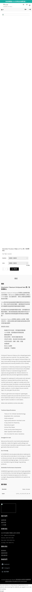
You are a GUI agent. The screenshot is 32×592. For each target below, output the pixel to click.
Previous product (26, 9)
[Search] (19, 5)
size (3, 263)
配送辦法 (3, 550)
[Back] (2, 9)
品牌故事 (3, 520)
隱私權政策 (4, 555)
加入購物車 (14, 269)
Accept (2, 591)
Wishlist (23, 4)
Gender (4, 258)
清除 (29, 265)
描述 (16, 278)
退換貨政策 (4, 553)
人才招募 (3, 525)
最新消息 (3, 522)
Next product (30, 9)
